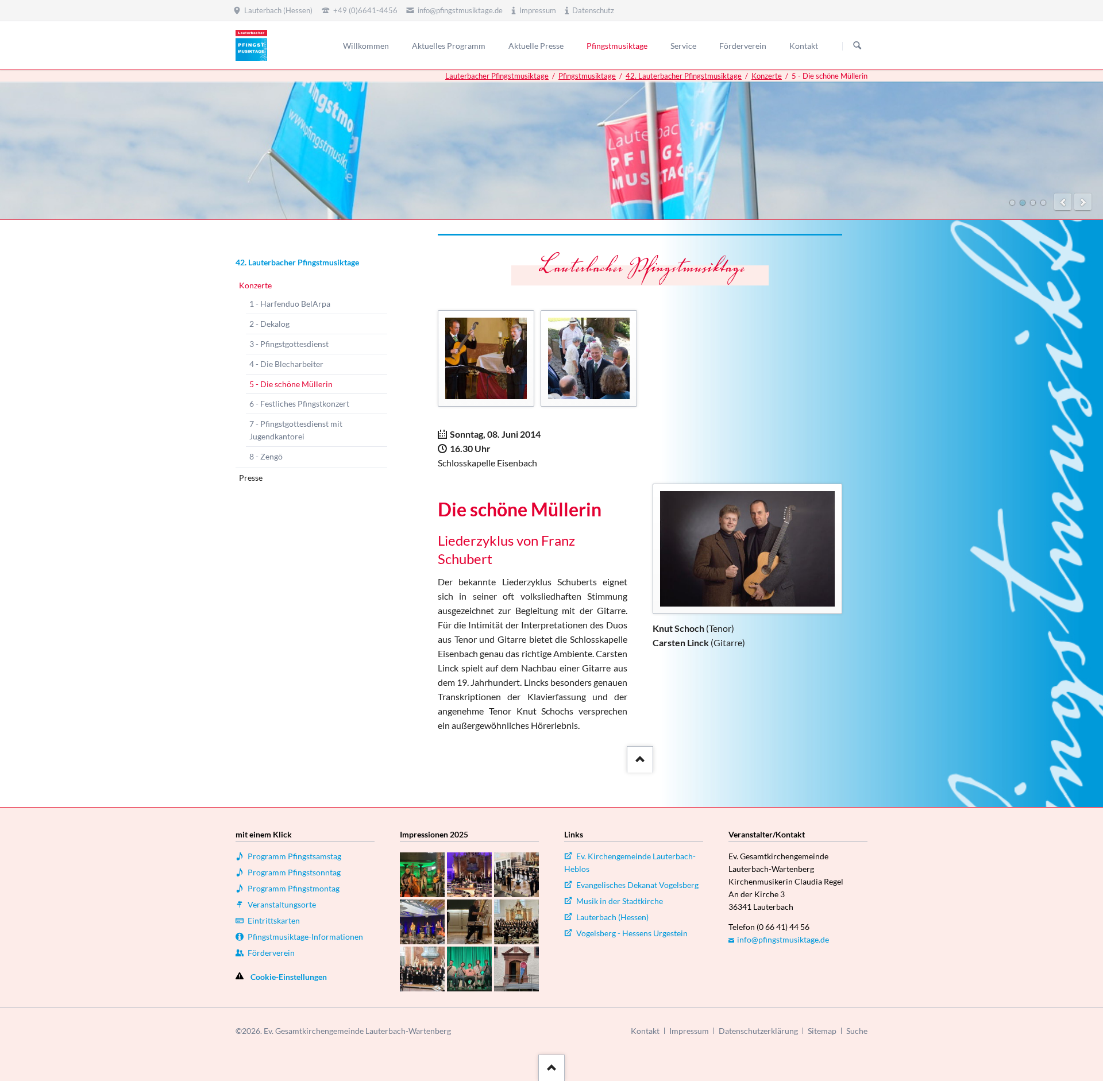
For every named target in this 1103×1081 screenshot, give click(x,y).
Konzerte (766, 75)
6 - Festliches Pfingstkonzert (299, 403)
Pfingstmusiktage (587, 75)
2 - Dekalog (269, 324)
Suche (856, 1031)
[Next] (1083, 202)
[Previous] (1062, 202)
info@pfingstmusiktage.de (783, 939)
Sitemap (822, 1031)
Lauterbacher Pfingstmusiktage (497, 75)
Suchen (857, 45)
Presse (251, 477)
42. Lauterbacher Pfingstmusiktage (684, 75)
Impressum (689, 1031)
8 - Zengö (266, 456)
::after (638, 756)
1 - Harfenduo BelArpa (289, 303)
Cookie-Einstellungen (288, 977)
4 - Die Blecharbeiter (286, 364)
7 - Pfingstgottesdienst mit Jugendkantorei (295, 430)
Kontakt (645, 1031)
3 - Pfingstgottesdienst (289, 344)
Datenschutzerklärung (758, 1031)
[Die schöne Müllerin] (747, 549)
